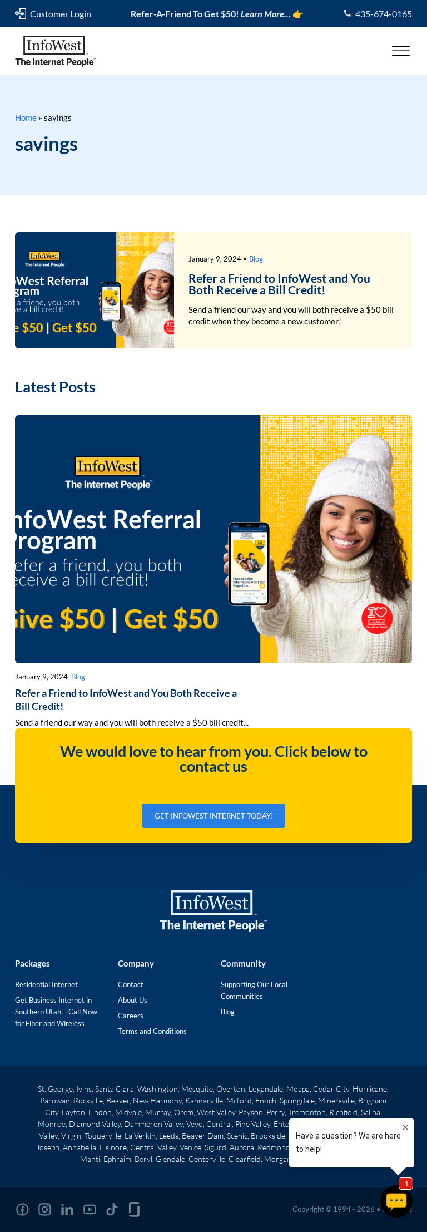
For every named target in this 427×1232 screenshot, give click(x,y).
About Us (132, 1000)
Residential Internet (46, 984)
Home (26, 117)
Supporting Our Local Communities (254, 990)
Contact (130, 984)
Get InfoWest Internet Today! (214, 815)
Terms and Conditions (152, 1031)
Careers (130, 1015)
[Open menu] (401, 51)
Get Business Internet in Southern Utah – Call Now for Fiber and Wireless (56, 1012)
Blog (256, 258)
